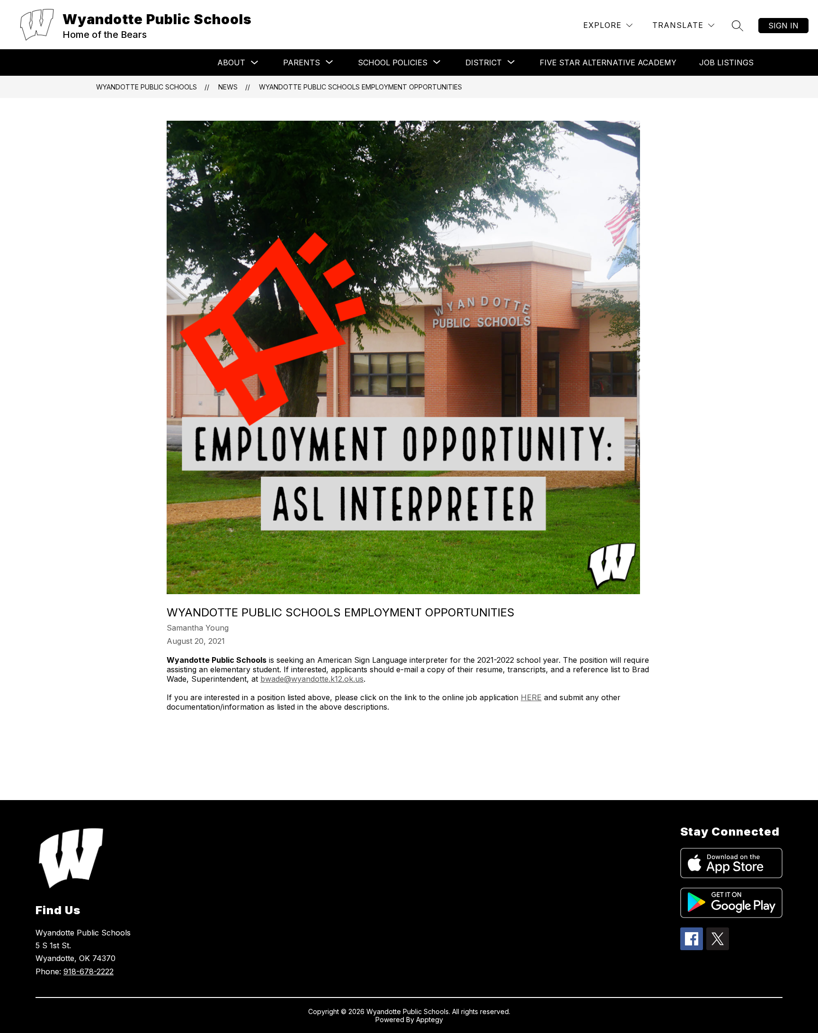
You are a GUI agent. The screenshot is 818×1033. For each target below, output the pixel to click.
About (231, 62)
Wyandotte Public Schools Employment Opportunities (360, 87)
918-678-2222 (88, 971)
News (228, 87)
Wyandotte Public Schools (146, 87)
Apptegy (429, 1019)
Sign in (783, 25)
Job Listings (726, 62)
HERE (531, 697)
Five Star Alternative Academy (608, 62)
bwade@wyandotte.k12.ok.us (312, 679)
